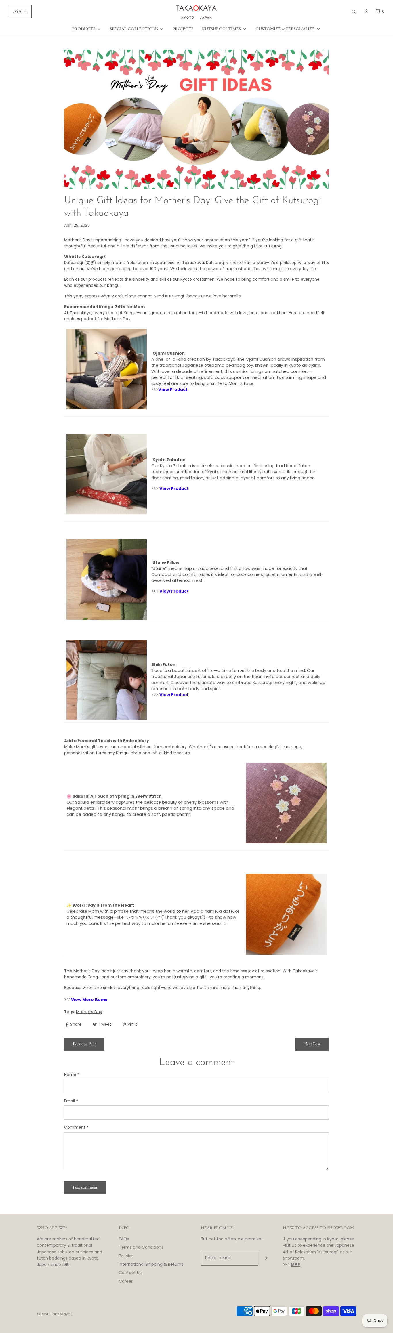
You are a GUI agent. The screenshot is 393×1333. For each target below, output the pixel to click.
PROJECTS (183, 29)
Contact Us (130, 1272)
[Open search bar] (353, 11)
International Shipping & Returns (151, 1264)
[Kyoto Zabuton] (106, 476)
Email (71, 1101)
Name (71, 1074)
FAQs (124, 1239)
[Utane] (106, 579)
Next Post (312, 1044)
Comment (76, 1127)
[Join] (266, 1258)
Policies (126, 1256)
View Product (173, 389)
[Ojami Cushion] (106, 371)
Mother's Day (89, 1012)
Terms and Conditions (141, 1247)
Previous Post (84, 1044)
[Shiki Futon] (106, 679)
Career (126, 1281)
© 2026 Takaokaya (53, 1314)
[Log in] (366, 11)
